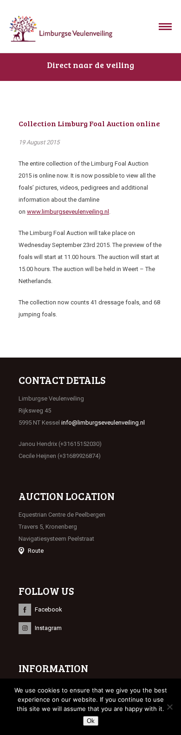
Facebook (48, 609)
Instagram (48, 627)
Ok (91, 720)
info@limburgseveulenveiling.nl (103, 422)
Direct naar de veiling (90, 64)
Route (36, 550)
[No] (169, 706)
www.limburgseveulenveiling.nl (68, 211)
